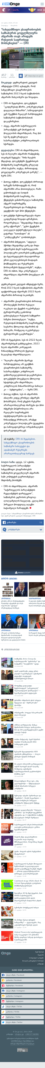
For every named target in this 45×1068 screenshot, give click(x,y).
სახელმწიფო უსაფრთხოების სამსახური (27, 514)
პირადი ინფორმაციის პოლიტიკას (22, 1044)
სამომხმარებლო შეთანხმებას (21, 1041)
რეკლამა (41, 955)
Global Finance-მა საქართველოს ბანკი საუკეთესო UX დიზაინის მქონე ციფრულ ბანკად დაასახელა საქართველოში (22, 937)
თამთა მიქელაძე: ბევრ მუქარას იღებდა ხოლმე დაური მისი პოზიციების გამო (22, 743)
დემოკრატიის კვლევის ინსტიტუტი (18, 516)
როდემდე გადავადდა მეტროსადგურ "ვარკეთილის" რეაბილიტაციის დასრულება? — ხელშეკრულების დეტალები (22, 690)
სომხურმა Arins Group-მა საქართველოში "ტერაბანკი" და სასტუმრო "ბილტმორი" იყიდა (22, 662)
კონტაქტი (40, 964)
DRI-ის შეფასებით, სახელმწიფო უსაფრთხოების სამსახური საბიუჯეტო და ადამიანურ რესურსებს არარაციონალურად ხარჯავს (20, 446)
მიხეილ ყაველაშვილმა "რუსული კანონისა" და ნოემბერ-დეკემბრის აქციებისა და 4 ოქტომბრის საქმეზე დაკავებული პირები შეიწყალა (22, 815)
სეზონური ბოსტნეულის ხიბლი (22, 911)
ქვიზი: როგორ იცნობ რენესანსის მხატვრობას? (22, 855)
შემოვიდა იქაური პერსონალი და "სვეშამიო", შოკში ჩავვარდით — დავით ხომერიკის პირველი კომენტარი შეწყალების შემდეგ (22, 800)
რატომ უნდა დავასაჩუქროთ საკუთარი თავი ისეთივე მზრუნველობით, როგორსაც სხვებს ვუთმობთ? (22, 842)
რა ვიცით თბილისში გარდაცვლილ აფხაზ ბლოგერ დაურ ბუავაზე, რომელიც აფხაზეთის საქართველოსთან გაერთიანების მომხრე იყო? (22, 770)
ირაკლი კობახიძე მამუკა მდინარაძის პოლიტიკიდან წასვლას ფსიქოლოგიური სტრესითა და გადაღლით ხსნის (14, 627)
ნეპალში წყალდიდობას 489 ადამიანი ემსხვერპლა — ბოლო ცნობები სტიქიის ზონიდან (22, 755)
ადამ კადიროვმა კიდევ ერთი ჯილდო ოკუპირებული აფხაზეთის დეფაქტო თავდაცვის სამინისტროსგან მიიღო (22, 676)
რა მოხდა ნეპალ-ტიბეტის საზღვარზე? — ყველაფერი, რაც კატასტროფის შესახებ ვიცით (22, 924)
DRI (33, 516)
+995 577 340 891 (32, 1034)
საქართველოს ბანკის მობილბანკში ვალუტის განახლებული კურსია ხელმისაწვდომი (22, 828)
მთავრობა (14, 25)
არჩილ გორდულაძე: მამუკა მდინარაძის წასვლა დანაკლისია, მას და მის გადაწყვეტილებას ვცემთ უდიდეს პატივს (22, 730)
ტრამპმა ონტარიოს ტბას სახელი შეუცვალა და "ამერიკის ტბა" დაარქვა (22, 704)
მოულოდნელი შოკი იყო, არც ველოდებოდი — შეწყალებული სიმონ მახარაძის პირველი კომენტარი (22, 786)
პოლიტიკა (4, 25)
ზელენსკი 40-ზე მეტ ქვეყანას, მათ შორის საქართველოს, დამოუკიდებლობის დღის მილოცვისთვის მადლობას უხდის (22, 898)
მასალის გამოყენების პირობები (33, 961)
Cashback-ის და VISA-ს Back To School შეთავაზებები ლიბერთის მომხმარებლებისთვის (22, 884)
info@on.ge (19, 1034)
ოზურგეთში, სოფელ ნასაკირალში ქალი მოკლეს (22, 716)
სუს (2, 516)
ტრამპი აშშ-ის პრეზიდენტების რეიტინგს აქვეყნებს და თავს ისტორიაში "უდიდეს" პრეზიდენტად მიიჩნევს (14, 595)
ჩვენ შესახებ (39, 952)
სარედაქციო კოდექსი (36, 958)
